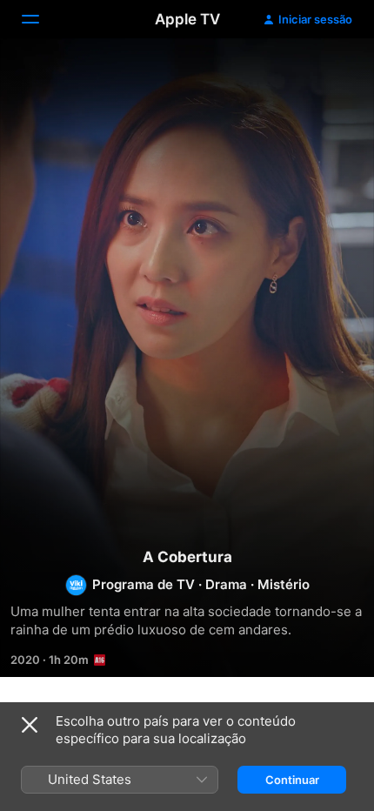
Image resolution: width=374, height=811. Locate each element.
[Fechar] (29, 725)
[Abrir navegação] (41, 19)
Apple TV (187, 19)
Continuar (292, 780)
